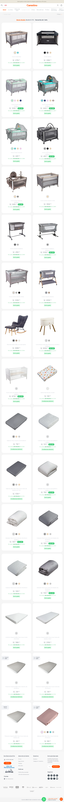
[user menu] (58, 5)
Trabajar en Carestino (38, 761)
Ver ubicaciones (9, 778)
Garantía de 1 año (41, 20)
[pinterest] (57, 775)
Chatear (7, 763)
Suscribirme (56, 766)
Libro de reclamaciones (23, 774)
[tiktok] (51, 779)
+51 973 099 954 (9, 759)
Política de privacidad (23, 772)
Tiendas (20, 763)
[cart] (61, 5)
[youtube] (57, 779)
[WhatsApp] (43, 799)
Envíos (19, 759)
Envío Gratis (21, 20)
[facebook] (49, 775)
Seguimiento (21, 761)
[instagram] (51, 775)
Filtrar (59, 14)
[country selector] (5, 5)
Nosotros (35, 759)
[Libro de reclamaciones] (9, 769)
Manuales (20, 765)
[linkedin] (54, 775)
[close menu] (2, 5)
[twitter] (54, 779)
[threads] (49, 779)
